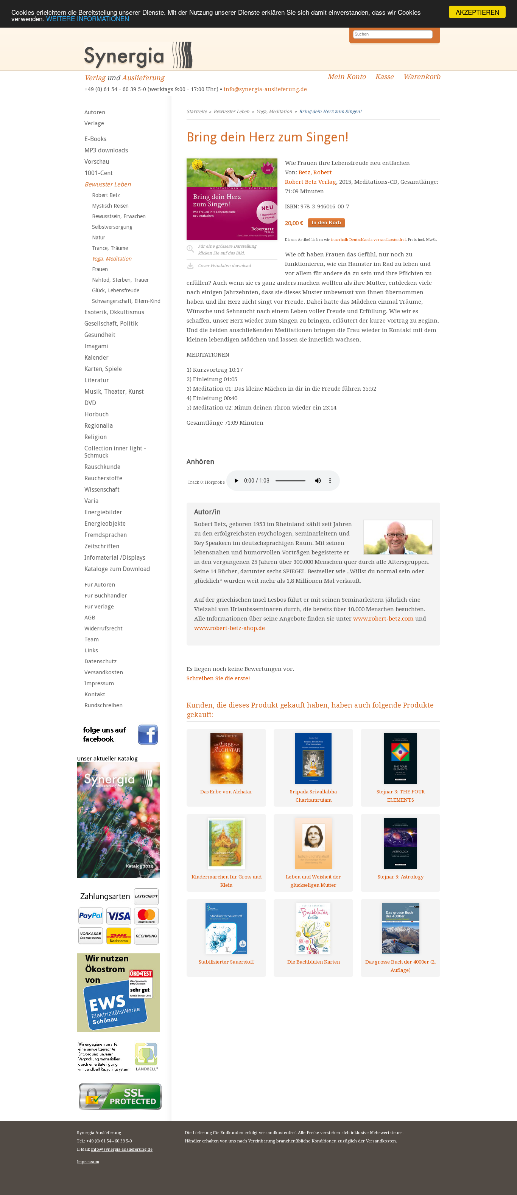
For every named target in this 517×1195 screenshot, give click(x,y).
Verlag (94, 78)
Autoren (94, 112)
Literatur (96, 380)
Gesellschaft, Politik (111, 323)
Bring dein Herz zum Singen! (330, 111)
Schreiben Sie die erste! (218, 678)
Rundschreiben (103, 705)
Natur (98, 237)
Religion (95, 437)
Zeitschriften (101, 546)
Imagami (96, 346)
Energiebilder (103, 512)
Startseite (197, 111)
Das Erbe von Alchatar (226, 792)
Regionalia (98, 425)
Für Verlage (99, 606)
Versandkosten (103, 672)
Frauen (100, 269)
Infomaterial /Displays (114, 557)
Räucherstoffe (103, 478)
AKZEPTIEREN (477, 12)
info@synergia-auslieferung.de (265, 89)
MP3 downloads (106, 150)
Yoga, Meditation (111, 259)
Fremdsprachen (105, 535)
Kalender (96, 357)
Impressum (99, 683)
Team (91, 639)
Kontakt (94, 694)
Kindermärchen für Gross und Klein (227, 881)
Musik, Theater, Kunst (114, 391)
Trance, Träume (110, 248)
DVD (90, 403)
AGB (89, 617)
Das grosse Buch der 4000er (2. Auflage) (400, 966)
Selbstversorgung (112, 227)
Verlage (94, 123)
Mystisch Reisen (110, 206)
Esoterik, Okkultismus (114, 312)
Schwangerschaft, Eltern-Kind (126, 301)
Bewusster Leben (107, 184)
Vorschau (96, 161)
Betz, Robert (315, 172)
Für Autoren (99, 584)
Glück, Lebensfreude (115, 290)
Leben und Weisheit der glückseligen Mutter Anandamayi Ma (313, 881)
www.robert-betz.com (383, 618)
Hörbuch (96, 414)
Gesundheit (99, 334)
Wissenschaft (102, 489)
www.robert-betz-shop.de (229, 628)
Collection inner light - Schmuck (115, 452)
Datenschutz (100, 661)
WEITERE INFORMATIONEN (87, 18)
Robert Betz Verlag (310, 181)
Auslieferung (143, 78)
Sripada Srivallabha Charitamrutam (313, 796)
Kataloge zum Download (117, 569)
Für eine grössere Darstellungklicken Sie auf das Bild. (227, 250)
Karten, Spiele (103, 368)
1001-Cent (98, 173)
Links (91, 650)
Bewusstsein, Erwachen (119, 216)
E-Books (95, 139)
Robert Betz (106, 195)
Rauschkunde (102, 466)
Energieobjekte (105, 523)
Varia (91, 500)
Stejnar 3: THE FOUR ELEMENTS (401, 796)
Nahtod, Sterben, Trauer (120, 280)
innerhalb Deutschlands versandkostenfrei (368, 239)
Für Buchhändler (105, 595)
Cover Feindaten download (224, 265)
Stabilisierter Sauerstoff (226, 962)
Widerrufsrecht (103, 628)
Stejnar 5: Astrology (401, 877)
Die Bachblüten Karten (313, 962)
